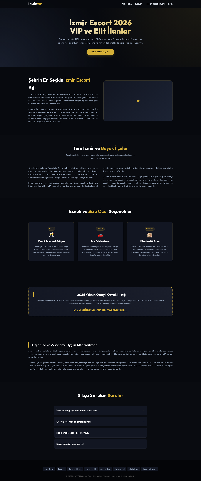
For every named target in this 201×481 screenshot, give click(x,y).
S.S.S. (170, 4)
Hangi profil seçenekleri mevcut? (72, 432)
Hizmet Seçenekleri (155, 4)
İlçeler (138, 4)
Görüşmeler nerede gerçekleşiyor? (73, 421)
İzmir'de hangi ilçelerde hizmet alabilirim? (76, 410)
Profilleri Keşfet (100, 52)
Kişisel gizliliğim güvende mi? (70, 444)
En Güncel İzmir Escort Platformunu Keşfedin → (100, 309)
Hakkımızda (126, 4)
